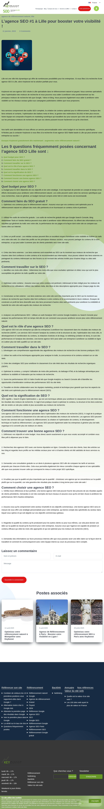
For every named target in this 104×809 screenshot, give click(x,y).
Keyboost (26, 82)
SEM (31, 708)
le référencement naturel (37, 205)
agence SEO (21, 92)
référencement (7, 208)
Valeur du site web (74, 691)
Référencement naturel (38, 693)
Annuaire (69, 687)
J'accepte (95, 801)
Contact (74, 9)
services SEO (26, 333)
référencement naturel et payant (67, 92)
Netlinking (58, 693)
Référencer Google (36, 711)
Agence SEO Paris (36, 726)
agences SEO (88, 417)
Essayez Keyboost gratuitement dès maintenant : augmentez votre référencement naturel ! (41, 141)
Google (32, 696)
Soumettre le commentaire (14, 580)
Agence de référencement (39, 699)
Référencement (35, 687)
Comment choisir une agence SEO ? (19, 181)
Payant (32, 705)
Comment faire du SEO (18, 201)
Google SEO (34, 720)
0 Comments (24, 31)
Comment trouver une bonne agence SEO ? (22, 178)
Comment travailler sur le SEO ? (17, 163)
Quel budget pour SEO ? (14, 157)
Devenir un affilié (64, 9)
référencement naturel (43, 193)
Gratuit (31, 702)
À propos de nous (52, 9)
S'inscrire (91, 777)
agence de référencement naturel (16, 16)
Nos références (85, 687)
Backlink (56, 687)
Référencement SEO (37, 730)
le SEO (17, 190)
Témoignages (39, 9)
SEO (10, 82)
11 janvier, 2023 (9, 31)
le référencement (82, 111)
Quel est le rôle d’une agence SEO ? (19, 166)
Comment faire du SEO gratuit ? (17, 160)
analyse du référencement (36, 420)
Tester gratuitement (84, 8)
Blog (45, 9)
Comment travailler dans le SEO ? (18, 169)
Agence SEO (34, 714)
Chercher (72, 776)
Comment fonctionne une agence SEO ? (21, 175)
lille (32, 16)
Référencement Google (38, 723)
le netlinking (70, 336)
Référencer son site (12, 687)
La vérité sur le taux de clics (15, 723)
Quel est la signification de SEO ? (18, 172)
